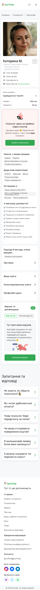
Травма (7, 158)
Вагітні (25, 174)
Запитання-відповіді (13, 530)
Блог (6, 521)
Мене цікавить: (9, 92)
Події (6, 526)
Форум (7, 508)
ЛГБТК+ (8, 174)
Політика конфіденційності (16, 544)
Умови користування (14, 540)
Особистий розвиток (13, 164)
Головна (5, 15)
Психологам (9, 503)
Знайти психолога (20, 143)
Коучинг (8, 198)
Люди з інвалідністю (13, 180)
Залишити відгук (20, 357)
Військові (17, 174)
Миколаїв (31, 15)
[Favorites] (29, 4)
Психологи (18, 15)
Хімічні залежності (20, 198)
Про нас (7, 512)
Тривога (16, 158)
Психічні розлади (11, 177)
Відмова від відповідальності (17, 549)
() (10, 316)
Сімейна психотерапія (13, 257)
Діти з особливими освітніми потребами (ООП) (16, 194)
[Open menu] (36, 4)
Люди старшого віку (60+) (15, 190)
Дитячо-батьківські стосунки (16, 161)
